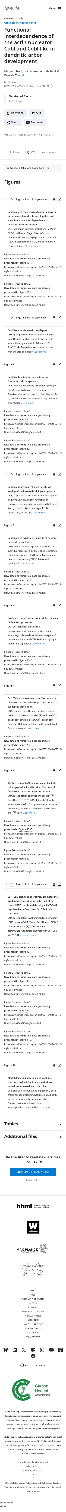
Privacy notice (33, 1180)
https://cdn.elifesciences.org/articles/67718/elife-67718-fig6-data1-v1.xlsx (33, 666)
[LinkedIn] (14, 1351)
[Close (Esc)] (1, 1502)
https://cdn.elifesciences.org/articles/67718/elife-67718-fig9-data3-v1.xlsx (33, 1017)
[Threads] (60, 1351)
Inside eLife (33, 1320)
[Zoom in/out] (12, 1502)
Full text (15, 152)
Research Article (13, 18)
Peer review (48, 152)
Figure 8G (24, 859)
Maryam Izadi (13, 71)
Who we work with (33, 1299)
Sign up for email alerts (33, 1172)
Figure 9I (24, 1011)
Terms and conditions (33, 1311)
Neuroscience (28, 23)
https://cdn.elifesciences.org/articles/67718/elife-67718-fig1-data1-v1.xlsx (33, 269)
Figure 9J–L (25, 1040)
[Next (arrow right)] (5, 1506)
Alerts (33, 1303)
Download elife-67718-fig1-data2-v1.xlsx (25, 305)
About (33, 1290)
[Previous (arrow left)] (1, 1506)
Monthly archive (33, 1324)
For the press (33, 1328)
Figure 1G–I (25, 263)
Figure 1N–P (25, 292)
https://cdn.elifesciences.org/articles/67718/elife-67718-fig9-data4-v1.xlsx (33, 1046)
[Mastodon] (33, 1351)
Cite (38, 113)
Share (14, 122)
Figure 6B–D (25, 660)
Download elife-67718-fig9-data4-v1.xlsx (25, 1052)
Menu (52, 9)
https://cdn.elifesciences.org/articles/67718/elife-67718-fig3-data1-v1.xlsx (33, 426)
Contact (33, 1307)
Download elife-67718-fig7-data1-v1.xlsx (25, 757)
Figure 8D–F (25, 829)
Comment (38, 123)
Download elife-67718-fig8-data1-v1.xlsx (25, 842)
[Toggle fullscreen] (8, 1502)
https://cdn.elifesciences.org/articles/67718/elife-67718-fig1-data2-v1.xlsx (33, 298)
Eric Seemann (33, 71)
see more (35, 246)
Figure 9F (24, 981)
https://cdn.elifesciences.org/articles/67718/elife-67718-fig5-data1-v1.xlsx (33, 586)
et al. (22, 75)
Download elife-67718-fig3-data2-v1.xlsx (25, 461)
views (10, 135)
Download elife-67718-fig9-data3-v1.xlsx (25, 1023)
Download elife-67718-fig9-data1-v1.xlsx (25, 964)
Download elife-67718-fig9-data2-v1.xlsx (25, 994)
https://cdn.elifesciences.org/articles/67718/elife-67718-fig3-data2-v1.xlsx (33, 455)
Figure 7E (24, 745)
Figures (30, 152)
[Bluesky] (5, 1351)
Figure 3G (24, 449)
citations (46, 135)
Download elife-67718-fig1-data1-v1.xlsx (25, 275)
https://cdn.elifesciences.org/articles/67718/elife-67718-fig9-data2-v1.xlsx (33, 987)
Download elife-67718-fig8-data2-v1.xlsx (25, 871)
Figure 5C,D (25, 580)
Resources (33, 1332)
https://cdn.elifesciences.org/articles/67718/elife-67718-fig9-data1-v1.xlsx (33, 958)
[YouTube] (51, 1351)
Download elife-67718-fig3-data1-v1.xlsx (25, 432)
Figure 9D (24, 952)
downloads (27, 135)
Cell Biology (11, 23)
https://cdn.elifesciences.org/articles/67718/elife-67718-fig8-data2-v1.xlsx (33, 865)
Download (17, 113)
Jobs (33, 1294)
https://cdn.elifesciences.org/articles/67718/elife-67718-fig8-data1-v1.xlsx (33, 836)
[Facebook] (33, 1357)
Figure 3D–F (25, 420)
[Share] (5, 1502)
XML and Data (33, 1336)
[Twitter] (23, 1351)
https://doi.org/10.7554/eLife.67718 (25, 86)
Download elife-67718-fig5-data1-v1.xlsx (25, 592)
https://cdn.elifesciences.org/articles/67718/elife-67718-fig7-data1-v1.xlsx (33, 751)
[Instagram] (42, 1351)
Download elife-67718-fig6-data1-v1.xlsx (25, 673)
